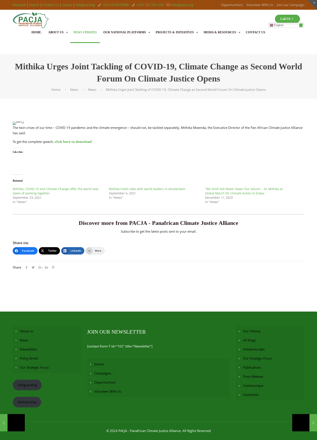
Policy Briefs (29, 358)
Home (55, 89)
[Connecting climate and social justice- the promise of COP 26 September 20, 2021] (12, 422)
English (278, 25)
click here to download (73, 141)
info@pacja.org (182, 5)
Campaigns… (103, 373)
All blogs (249, 340)
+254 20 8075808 (115, 5)
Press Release (253, 376)
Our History (252, 331)
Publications (252, 367)
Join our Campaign (290, 5)
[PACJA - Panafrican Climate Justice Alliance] (31, 16)
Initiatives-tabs (254, 349)
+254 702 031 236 (150, 5)
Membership (26, 402)
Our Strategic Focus (34, 367)
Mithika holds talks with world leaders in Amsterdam (147, 189)
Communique (253, 385)
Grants (67, 5)
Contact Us (51, 5)
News (74, 89)
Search (34, 5)
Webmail (19, 5)
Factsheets (251, 394)
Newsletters (28, 349)
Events (99, 364)
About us (26, 331)
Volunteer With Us (259, 5)
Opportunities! (232, 5)
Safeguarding (85, 5)
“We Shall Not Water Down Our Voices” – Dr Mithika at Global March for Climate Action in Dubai (244, 191)
